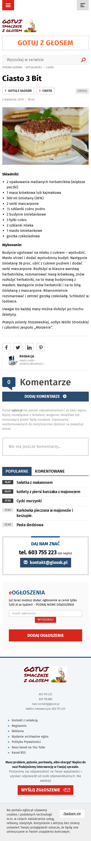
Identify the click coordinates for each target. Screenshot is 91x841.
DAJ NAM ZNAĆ (45, 543)
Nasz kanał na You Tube (28, 747)
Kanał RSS (19, 753)
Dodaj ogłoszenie (45, 635)
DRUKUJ (83, 91)
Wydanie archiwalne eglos (30, 736)
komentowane (50, 471)
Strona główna (12, 67)
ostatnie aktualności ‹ (32, 363)
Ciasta (50, 67)
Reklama (18, 731)
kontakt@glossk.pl (48, 562)
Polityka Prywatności (26, 742)
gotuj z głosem (18, 91)
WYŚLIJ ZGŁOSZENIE (40, 789)
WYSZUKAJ (45, 619)
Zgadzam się (73, 814)
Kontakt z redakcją (25, 720)
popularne (17, 471)
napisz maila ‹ (27, 360)
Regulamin (19, 726)
